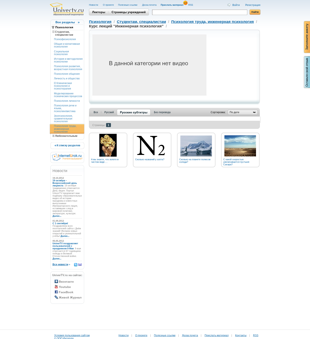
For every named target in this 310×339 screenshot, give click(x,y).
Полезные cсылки (128, 5)
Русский (109, 112)
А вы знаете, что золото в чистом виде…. (105, 160)
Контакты (241, 335)
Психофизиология (65, 39)
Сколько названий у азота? (149, 159)
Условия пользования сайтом (72, 335)
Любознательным (65, 135)
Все (96, 112)
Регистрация (252, 5)
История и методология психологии (68, 60)
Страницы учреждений (129, 12)
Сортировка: (218, 112)
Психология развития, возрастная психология (68, 68)
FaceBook (66, 292)
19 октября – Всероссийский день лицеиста (65, 183)
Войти (236, 5)
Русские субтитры (133, 112)
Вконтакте (66, 281)
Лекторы (98, 12)
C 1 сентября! (61, 223)
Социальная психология (61, 53)
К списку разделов (68, 145)
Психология (64, 27)
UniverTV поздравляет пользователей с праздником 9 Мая (65, 246)
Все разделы (65, 22)
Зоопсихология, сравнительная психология (63, 118)
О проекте (108, 5)
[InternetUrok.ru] (67, 160)
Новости (94, 5)
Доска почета (149, 5)
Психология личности (67, 100)
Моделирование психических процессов (68, 95)
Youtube (65, 287)
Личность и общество (67, 78)
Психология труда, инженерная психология (65, 129)
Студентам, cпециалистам (63, 33)
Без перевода (162, 112)
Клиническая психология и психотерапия (63, 86)
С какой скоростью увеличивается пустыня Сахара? (236, 162)
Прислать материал (217, 335)
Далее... (57, 216)
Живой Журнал (70, 297)
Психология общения (67, 73)
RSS (191, 5)
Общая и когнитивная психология (67, 45)
